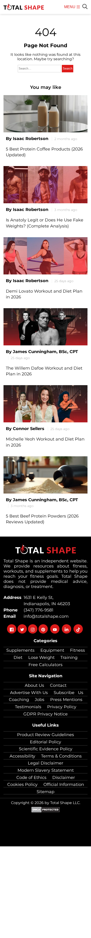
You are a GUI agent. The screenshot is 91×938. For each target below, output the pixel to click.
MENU (70, 9)
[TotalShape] (24, 7)
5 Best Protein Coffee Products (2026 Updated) (44, 152)
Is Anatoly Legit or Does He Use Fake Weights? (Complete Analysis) (44, 222)
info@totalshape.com (45, 616)
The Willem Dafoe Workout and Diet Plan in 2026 (44, 371)
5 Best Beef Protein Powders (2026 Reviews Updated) (42, 519)
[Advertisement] (45, 891)
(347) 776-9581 (37, 610)
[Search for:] (40, 68)
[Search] (85, 6)
